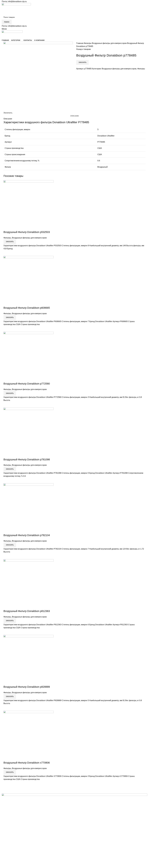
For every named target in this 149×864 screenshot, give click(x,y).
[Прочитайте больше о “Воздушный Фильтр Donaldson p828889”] (6, 708)
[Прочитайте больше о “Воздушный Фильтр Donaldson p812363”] (6, 632)
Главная (80, 43)
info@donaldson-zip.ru (17, 1)
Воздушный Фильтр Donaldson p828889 (26, 686)
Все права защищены (19, 859)
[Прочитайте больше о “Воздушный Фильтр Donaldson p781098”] (6, 480)
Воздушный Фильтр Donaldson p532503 (26, 232)
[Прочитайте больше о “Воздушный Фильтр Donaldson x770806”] (6, 784)
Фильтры (88, 43)
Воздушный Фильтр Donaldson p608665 (26, 307)
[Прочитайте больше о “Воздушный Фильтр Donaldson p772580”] (6, 405)
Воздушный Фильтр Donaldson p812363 (26, 611)
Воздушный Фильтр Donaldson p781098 (26, 459)
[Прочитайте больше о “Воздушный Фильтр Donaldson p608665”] (6, 329)
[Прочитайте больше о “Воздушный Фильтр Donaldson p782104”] (6, 556)
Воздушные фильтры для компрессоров (109, 43)
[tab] (74, 116)
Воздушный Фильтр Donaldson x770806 (26, 762)
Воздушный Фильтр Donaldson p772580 (26, 383)
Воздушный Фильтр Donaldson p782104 (26, 535)
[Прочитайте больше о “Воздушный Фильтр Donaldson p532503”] (6, 253)
